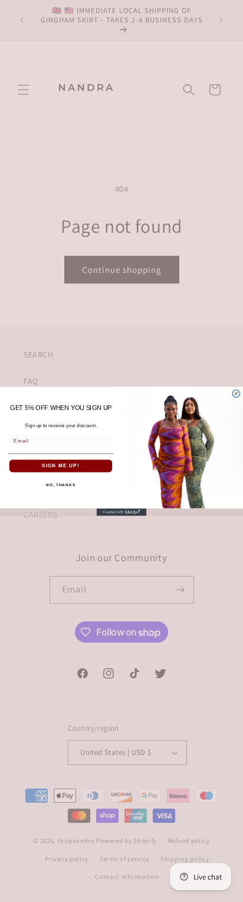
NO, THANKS (60, 485)
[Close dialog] (236, 393)
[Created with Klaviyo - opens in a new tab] (122, 512)
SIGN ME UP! (61, 465)
